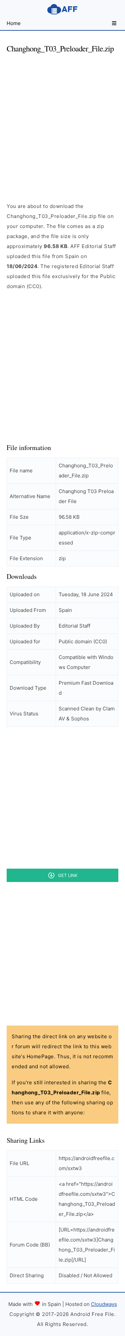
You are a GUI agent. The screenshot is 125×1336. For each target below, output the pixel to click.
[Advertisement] (62, 122)
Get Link (67, 875)
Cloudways (104, 1304)
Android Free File (62, 9)
